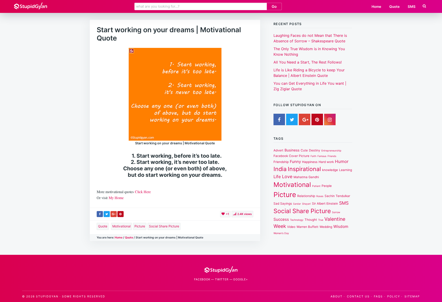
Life (277, 176)
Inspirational (304, 169)
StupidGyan (47, 296)
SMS (344, 203)
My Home (116, 197)
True (320, 219)
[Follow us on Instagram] (330, 120)
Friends (332, 156)
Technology (296, 219)
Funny (295, 161)
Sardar (297, 203)
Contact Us (358, 296)
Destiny (314, 150)
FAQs (378, 296)
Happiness (309, 162)
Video (291, 227)
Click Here (143, 191)
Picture (139, 226)
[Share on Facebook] (100, 214)
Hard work (326, 162)
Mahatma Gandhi (306, 177)
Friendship (281, 162)
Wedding (326, 227)
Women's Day (281, 233)
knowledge (330, 170)
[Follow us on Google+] (304, 120)
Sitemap (412, 296)
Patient (316, 186)
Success (281, 219)
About (337, 296)
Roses (319, 196)
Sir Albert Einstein (325, 203)
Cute (304, 150)
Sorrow (336, 212)
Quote (102, 226)
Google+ (240, 279)
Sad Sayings (282, 203)
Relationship (306, 196)
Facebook (202, 279)
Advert (278, 150)
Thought (311, 219)
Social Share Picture (164, 226)
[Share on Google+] (113, 214)
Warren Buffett (307, 227)
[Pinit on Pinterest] (120, 214)
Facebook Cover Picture (291, 156)
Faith (313, 156)
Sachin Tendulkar (337, 196)
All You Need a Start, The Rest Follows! (307, 62)
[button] (424, 6)
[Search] (424, 6)
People (327, 186)
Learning (345, 170)
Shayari (306, 203)
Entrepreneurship (331, 150)
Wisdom (340, 226)
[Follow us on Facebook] (279, 120)
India (280, 169)
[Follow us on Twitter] (292, 120)
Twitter (222, 279)
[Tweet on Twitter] (107, 214)
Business (292, 150)
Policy (393, 296)
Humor (342, 161)
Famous (321, 156)
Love (287, 176)
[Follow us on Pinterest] (317, 120)
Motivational (121, 226)
